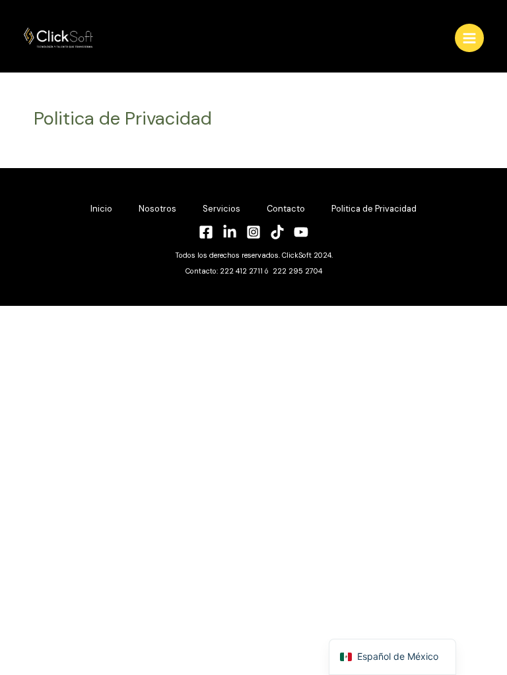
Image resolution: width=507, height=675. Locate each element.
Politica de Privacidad (374, 208)
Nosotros (157, 208)
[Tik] (277, 232)
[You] (301, 232)
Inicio (101, 208)
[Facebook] (206, 232)
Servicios (221, 208)
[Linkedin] (229, 232)
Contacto (286, 208)
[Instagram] (253, 232)
